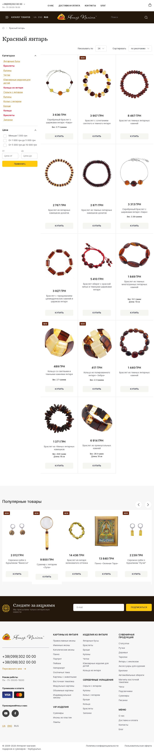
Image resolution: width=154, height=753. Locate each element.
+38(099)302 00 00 (12, 4)
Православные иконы (64, 641)
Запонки (8, 120)
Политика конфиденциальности (102, 746)
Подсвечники (125, 691)
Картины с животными (64, 677)
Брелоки (123, 671)
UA (35, 17)
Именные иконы (61, 645)
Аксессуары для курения (132, 666)
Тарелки (123, 657)
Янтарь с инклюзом (129, 662)
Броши (7, 106)
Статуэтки (124, 644)
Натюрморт (59, 668)
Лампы (56, 722)
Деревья (123, 653)
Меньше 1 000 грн (18, 136)
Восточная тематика (63, 682)
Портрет (57, 659)
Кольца (7, 111)
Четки (6, 75)
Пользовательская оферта (138, 746)
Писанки (123, 700)
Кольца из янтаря (13, 88)
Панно (56, 654)
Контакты (90, 6)
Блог (103, 6)
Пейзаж (57, 663)
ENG (40, 17)
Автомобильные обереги (131, 675)
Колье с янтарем (12, 101)
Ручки (122, 648)
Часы (121, 687)
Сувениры (58, 713)
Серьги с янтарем (13, 92)
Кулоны (7, 70)
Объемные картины (63, 691)
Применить (20, 164)
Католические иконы (63, 650)
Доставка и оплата (69, 6)
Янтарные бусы (11, 61)
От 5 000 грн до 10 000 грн (23, 145)
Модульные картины (63, 686)
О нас (51, 6)
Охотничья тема (61, 672)
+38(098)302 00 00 (19, 662)
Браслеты (9, 66)
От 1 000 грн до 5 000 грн (22, 140)
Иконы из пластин (62, 718)
